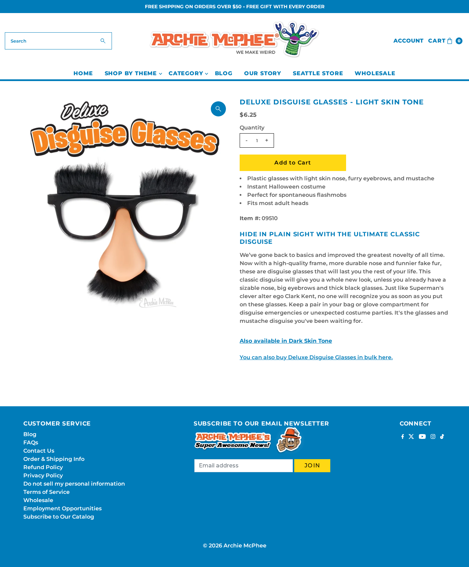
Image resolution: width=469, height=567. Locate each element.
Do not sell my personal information (74, 483)
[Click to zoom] (218, 108)
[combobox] (58, 40)
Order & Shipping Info (53, 459)
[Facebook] (402, 437)
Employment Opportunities (62, 508)
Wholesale (375, 73)
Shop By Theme (131, 73)
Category (186, 73)
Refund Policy (43, 467)
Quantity (252, 127)
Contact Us (38, 450)
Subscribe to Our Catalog (58, 516)
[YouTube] (422, 437)
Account (408, 40)
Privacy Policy (43, 475)
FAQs (30, 442)
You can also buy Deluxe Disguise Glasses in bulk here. (316, 357)
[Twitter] (411, 437)
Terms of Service (46, 492)
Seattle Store (318, 73)
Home (83, 73)
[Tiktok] (442, 437)
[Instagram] (433, 437)
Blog (223, 73)
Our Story (262, 73)
